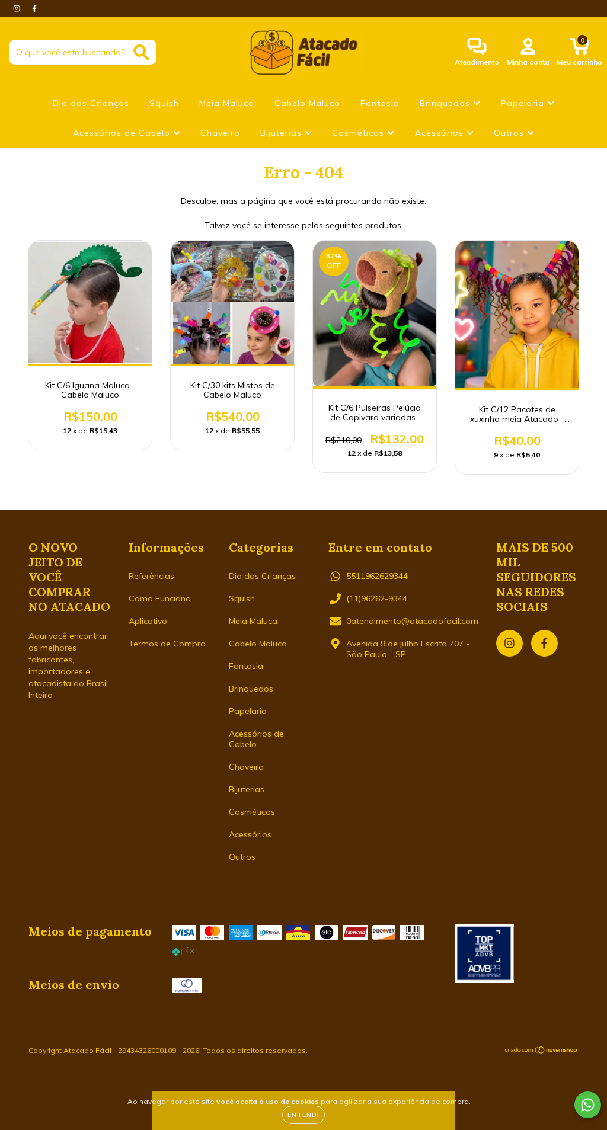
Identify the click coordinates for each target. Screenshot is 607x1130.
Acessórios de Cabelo (123, 132)
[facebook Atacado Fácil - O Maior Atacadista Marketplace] (34, 8)
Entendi (303, 1115)
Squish (164, 103)
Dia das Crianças (91, 103)
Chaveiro (220, 132)
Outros (510, 132)
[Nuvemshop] (541, 1050)
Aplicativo (148, 621)
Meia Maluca (226, 103)
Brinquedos (446, 103)
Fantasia (380, 103)
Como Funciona (160, 598)
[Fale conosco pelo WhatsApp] (587, 1104)
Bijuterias (282, 132)
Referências (151, 576)
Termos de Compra (167, 643)
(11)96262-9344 (376, 598)
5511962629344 (377, 576)
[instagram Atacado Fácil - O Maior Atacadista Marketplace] (18, 8)
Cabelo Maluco (307, 103)
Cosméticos (359, 132)
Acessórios (441, 132)
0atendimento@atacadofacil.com (412, 621)
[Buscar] (141, 52)
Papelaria (524, 103)
